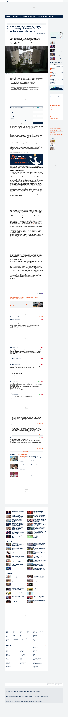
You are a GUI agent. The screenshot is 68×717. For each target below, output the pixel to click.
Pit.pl (15, 696)
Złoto (20, 632)
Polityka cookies (26, 701)
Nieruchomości (19, 22)
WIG (6, 635)
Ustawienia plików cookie (38, 701)
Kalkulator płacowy (52, 132)
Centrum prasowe (21, 691)
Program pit (35, 650)
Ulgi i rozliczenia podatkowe (37, 658)
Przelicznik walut (8, 655)
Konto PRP (21, 651)
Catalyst (7, 640)
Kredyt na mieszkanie (22, 654)
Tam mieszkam (30, 23)
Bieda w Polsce (23, 297)
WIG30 (7, 632)
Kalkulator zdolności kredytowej (37, 663)
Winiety (21, 659)
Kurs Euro (7, 650)
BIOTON (34, 639)
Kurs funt (7, 654)
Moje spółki (34, 636)
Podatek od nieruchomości (19, 298)
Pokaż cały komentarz (40, 391)
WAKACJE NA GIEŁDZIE (13, 16)
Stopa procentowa (8, 663)
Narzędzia (14, 23)
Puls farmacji (41, 696)
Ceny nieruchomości (20, 23)
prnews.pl (23, 696)
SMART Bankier (35, 659)
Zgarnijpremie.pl (8, 662)
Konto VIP (7, 658)
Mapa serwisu (38, 691)
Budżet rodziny (18, 297)
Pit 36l (34, 654)
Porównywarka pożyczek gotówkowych (56, 134)
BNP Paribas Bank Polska (54, 79)
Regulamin (22, 701)
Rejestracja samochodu (23, 662)
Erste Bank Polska (53, 68)
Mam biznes (26, 696)
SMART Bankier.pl (11, 696)
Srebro (20, 636)
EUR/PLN (14, 632)
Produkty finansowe (26, 691)
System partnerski (18, 696)
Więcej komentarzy (26, 451)
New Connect (7, 639)
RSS (17, 691)
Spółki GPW (35, 632)
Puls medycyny (37, 696)
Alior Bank (53, 82)
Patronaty (15, 691)
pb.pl (33, 696)
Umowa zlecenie (22, 650)
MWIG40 (7, 636)
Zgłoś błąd (33, 691)
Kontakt (31, 691)
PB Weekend (7, 659)
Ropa (20, 635)
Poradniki (11, 23)
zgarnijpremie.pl (45, 696)
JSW (34, 640)
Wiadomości (24, 22)
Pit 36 (34, 651)
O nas (6, 691)
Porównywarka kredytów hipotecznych (55, 128)
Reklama (9, 691)
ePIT (34, 667)
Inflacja (27, 632)
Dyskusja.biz (30, 696)
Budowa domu (26, 23)
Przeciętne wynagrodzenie (28, 634)
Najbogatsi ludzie (12, 298)
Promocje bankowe (8, 666)
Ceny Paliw (21, 639)
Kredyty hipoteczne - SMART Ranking (55, 130)
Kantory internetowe (15, 639)
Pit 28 (34, 655)
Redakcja (12, 691)
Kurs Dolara (14, 636)
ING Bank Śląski (53, 72)
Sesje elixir (34, 662)
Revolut (21, 658)
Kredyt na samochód (22, 655)
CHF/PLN (14, 635)
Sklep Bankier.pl (35, 666)
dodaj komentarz (41, 316)
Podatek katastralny (13, 297)
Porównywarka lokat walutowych (54, 126)
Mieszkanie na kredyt (29, 297)
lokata (33, 223)
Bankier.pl (9, 22)
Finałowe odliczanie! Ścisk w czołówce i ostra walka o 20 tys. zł (38, 16)
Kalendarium (35, 635)
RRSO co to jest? (22, 663)
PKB (27, 637)
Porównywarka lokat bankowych (54, 124)
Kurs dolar (7, 651)
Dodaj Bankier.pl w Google (41, 33)
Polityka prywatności (32, 701)
